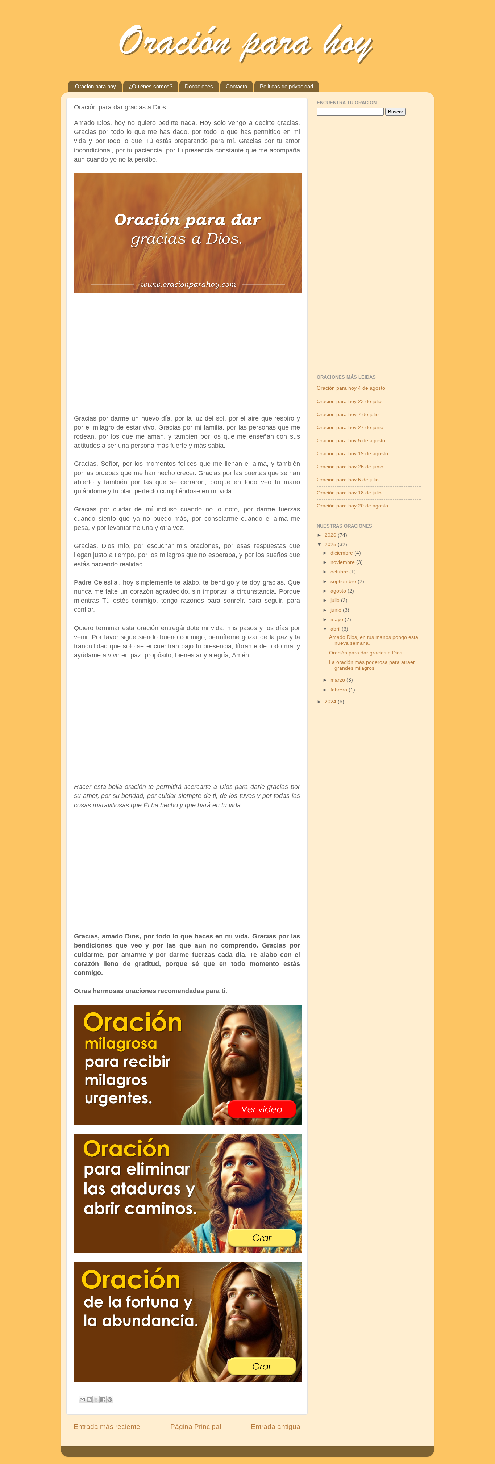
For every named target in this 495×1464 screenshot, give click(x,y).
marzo (338, 680)
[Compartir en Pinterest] (109, 1399)
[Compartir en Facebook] (103, 1399)
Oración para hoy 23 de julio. (350, 401)
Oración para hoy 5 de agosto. (352, 440)
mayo (337, 619)
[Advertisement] (187, 351)
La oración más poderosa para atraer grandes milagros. (372, 665)
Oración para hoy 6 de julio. (348, 479)
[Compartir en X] (96, 1399)
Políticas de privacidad (286, 86)
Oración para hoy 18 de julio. (350, 492)
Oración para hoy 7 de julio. (348, 414)
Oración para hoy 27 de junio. (351, 427)
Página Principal (195, 1426)
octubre (339, 571)
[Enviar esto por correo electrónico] (82, 1399)
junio (336, 610)
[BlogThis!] (89, 1399)
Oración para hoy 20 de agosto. (353, 506)
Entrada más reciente (107, 1426)
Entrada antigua (275, 1426)
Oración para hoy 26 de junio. (351, 466)
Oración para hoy (95, 86)
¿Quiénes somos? (150, 86)
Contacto (236, 86)
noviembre (343, 562)
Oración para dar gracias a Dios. (366, 653)
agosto (339, 591)
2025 (331, 544)
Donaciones (199, 86)
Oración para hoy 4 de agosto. (352, 388)
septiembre (344, 581)
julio (335, 600)
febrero (339, 690)
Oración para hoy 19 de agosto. (353, 453)
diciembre (342, 553)
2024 (331, 701)
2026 (331, 535)
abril (336, 629)
